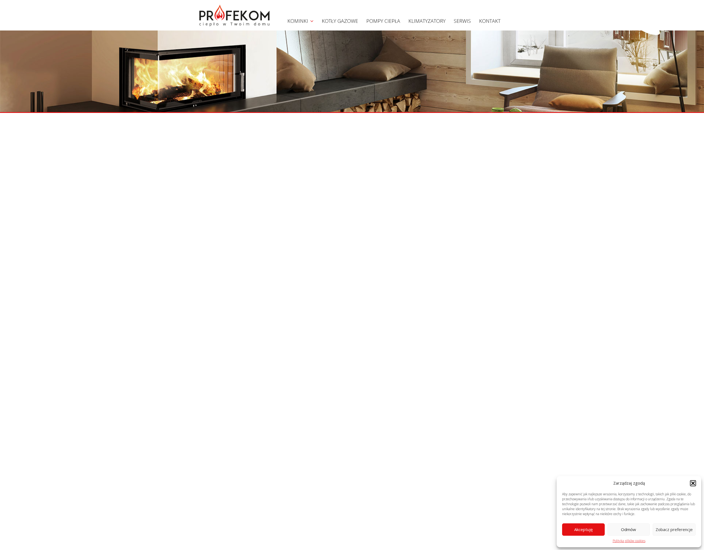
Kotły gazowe (340, 21)
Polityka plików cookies (629, 540)
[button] (693, 483)
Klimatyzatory (427, 21)
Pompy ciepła (383, 21)
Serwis (462, 21)
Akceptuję (583, 529)
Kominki (297, 21)
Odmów (628, 529)
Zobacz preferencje (674, 529)
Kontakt (490, 21)
